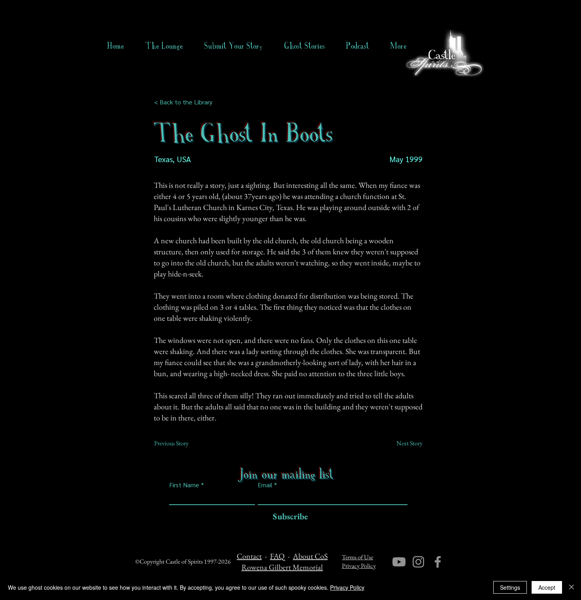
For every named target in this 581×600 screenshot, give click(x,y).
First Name (184, 485)
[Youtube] (399, 562)
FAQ (277, 556)
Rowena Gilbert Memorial (282, 567)
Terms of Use (357, 557)
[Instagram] (418, 562)
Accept (546, 587)
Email (265, 485)
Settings (510, 587)
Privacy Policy (359, 566)
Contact (249, 556)
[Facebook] (437, 562)
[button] (305, 46)
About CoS (310, 556)
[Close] (571, 587)
